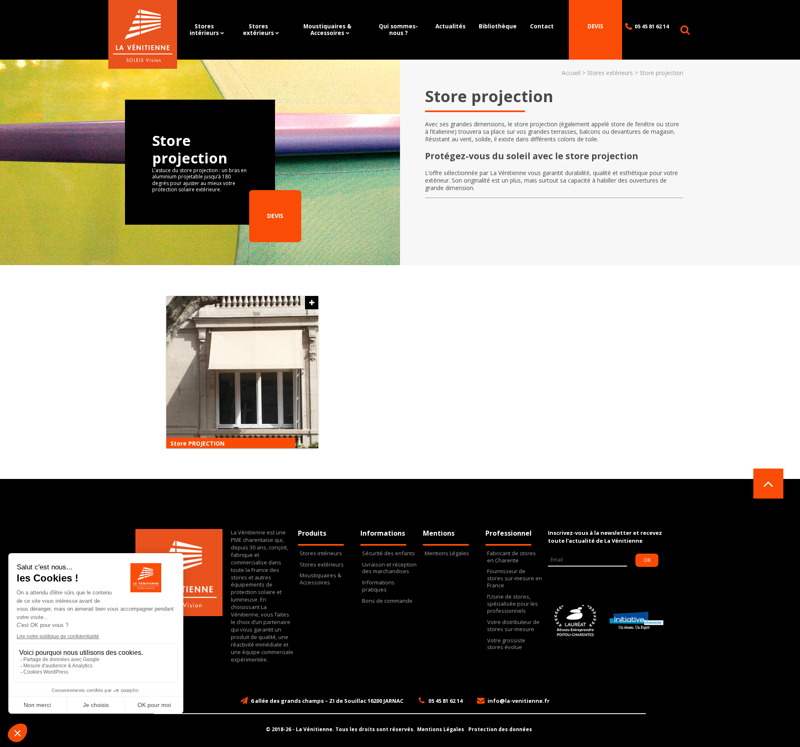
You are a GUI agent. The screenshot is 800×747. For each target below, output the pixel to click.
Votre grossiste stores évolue (506, 644)
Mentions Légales (447, 553)
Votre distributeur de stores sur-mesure (513, 626)
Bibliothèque (498, 26)
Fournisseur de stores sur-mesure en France (514, 578)
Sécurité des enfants (388, 553)
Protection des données (500, 729)
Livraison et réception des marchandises (389, 568)
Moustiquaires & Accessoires (327, 29)
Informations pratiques (378, 586)
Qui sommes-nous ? (398, 29)
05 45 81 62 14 (652, 26)
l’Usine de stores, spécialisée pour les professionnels (512, 603)
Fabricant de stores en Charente (511, 557)
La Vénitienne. (315, 729)
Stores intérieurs (204, 29)
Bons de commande (387, 600)
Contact (542, 26)
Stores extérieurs (258, 29)
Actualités (450, 26)
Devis (595, 26)
